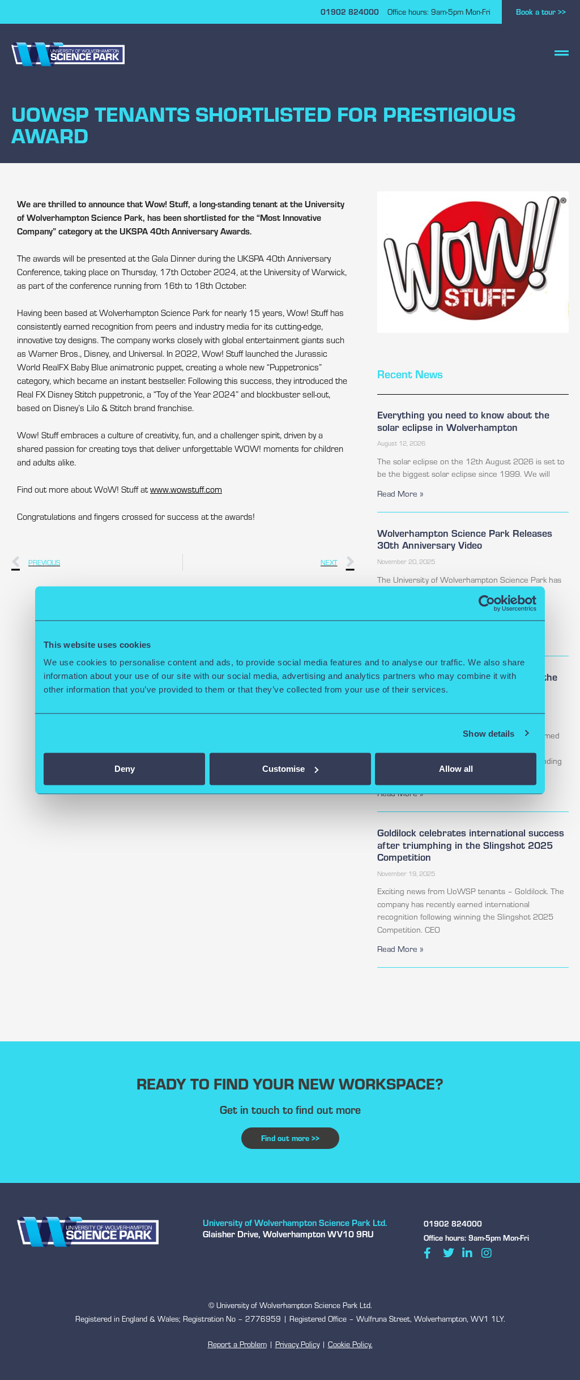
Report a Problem (237, 1344)
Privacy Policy (297, 1344)
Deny (124, 769)
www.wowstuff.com (186, 489)
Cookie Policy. (350, 1344)
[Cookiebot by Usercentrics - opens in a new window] (486, 603)
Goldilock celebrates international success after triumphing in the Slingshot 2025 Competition (470, 844)
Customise (283, 769)
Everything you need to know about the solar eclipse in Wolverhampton (463, 420)
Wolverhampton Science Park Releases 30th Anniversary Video (464, 538)
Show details (488, 733)
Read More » (400, 493)
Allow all (456, 769)
